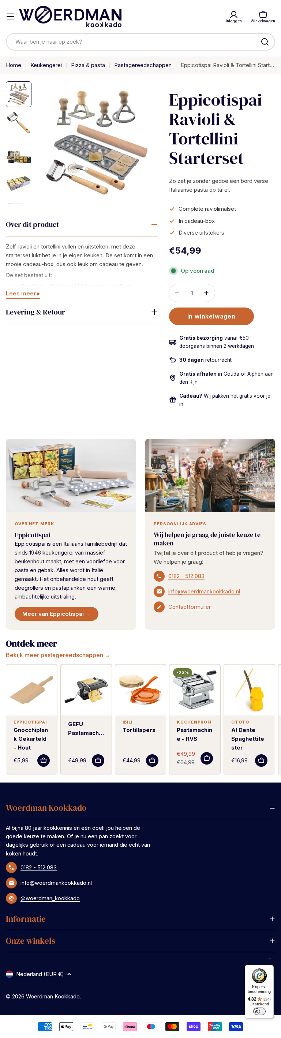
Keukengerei (46, 65)
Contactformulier (189, 606)
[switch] (259, 1011)
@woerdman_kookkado (50, 898)
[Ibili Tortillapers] (140, 690)
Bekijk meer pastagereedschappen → (58, 655)
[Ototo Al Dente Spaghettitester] (249, 690)
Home (13, 65)
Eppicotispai (32, 535)
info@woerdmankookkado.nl (204, 591)
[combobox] (140, 42)
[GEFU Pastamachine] (86, 690)
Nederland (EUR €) (40, 974)
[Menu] (269, 960)
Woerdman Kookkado (53, 996)
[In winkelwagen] (43, 760)
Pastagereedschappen (143, 65)
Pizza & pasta (88, 65)
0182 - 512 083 (186, 576)
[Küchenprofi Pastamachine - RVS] (194, 690)
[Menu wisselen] (10, 16)
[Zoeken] (265, 41)
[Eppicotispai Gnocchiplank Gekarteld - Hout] (31, 690)
